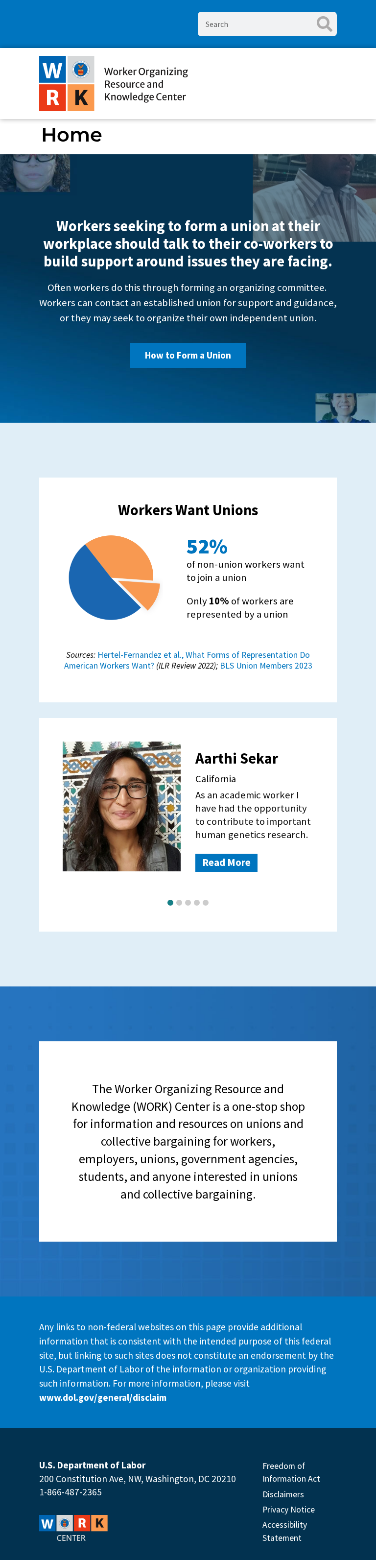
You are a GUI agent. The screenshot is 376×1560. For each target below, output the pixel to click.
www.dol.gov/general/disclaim (102, 1397)
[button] (170, 903)
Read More (226, 862)
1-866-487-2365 (70, 1492)
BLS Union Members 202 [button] (264, 665)
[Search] (324, 24)
